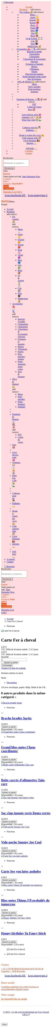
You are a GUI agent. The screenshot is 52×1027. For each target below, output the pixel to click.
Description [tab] (12, 682)
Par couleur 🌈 (26, 12)
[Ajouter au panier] (2, 742)
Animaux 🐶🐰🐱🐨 (31, 117)
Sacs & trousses (34, 79)
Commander (7, 665)
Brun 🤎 (34, 36)
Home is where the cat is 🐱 (31, 135)
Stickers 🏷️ (31, 143)
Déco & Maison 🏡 (26, 82)
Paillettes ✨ (31, 130)
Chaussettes (34, 54)
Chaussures (34, 56)
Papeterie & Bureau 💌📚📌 (30, 99)
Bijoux (34, 66)
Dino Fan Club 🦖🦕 (31, 120)
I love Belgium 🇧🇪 (31, 140)
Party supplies (34, 87)
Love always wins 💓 (31, 114)
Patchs (34, 71)
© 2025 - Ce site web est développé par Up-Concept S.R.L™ (26, 1013)
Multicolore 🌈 (34, 46)
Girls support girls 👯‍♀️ (31, 138)
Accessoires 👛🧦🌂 (26, 49)
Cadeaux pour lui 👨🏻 (31, 127)
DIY (34, 104)
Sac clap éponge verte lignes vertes (25, 813)
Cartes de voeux (34, 107)
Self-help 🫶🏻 (14, 554)
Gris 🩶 (34, 41)
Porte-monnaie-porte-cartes (34, 76)
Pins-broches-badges (34, 74)
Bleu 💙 (34, 30)
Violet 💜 (34, 28)
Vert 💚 (34, 33)
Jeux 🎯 (31, 109)
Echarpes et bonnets (34, 64)
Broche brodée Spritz (16, 718)
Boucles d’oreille (34, 51)
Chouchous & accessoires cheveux (34, 60)
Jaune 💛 (34, 17)
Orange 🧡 (34, 20)
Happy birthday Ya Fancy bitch (23, 933)
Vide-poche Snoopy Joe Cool (21, 842)
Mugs (34, 84)
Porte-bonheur (34, 89)
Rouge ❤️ (34, 23)
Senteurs (34, 92)
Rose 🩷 (34, 25)
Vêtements (34, 69)
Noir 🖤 (34, 44)
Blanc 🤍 (34, 15)
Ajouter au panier (10, 663)
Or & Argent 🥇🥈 (34, 38)
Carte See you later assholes (21, 871)
